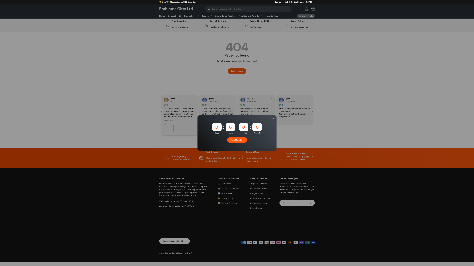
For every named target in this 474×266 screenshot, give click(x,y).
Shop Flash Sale (237, 140)
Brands (278, 2)
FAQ (286, 2)
